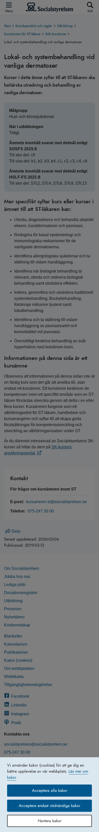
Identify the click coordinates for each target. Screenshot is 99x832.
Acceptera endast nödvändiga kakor (49, 806)
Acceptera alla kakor (49, 790)
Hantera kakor (49, 821)
